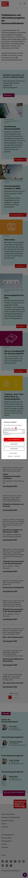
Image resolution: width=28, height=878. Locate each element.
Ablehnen (14, 444)
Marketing (6, 434)
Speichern (14, 448)
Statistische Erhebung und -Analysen (11, 431)
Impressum (10, 456)
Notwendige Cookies (9, 428)
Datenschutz (17, 456)
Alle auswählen (14, 439)
